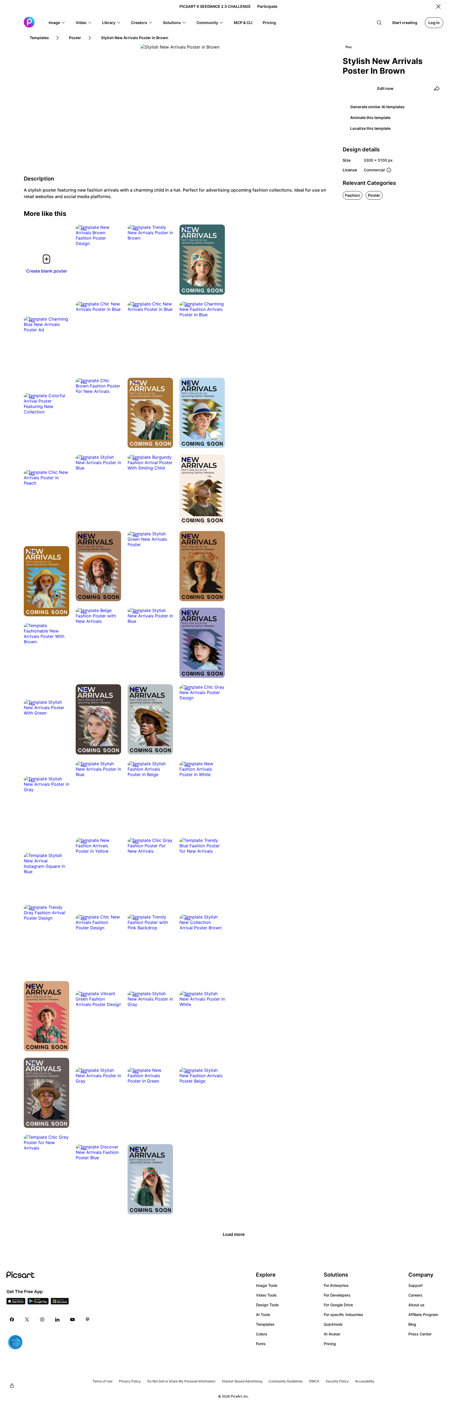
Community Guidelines (286, 1381)
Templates (265, 1324)
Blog (412, 1324)
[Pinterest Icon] (87, 1319)
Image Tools (267, 1285)
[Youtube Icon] (72, 1319)
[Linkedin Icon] (57, 1319)
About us (416, 1305)
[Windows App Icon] (60, 1302)
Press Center (420, 1334)
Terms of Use (102, 1381)
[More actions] (113, 238)
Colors (261, 1334)
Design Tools (267, 1305)
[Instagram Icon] (42, 1319)
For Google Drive (338, 1305)
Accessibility (364, 1381)
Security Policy (337, 1381)
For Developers (337, 1295)
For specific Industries (343, 1314)
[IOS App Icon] (15, 1302)
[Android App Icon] (38, 1302)
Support (415, 1285)
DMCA (314, 1381)
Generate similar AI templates (377, 106)
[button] (57, 22)
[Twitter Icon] (27, 1319)
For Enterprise (336, 1285)
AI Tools (263, 1314)
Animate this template (370, 117)
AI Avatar (332, 1334)
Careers (415, 1295)
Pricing (330, 1343)
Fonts (261, 1343)
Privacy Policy (130, 1381)
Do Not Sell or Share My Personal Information (181, 1381)
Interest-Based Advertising (242, 1381)
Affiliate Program (423, 1314)
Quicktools (333, 1324)
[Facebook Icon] (11, 1319)
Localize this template (370, 128)
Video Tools (266, 1295)
